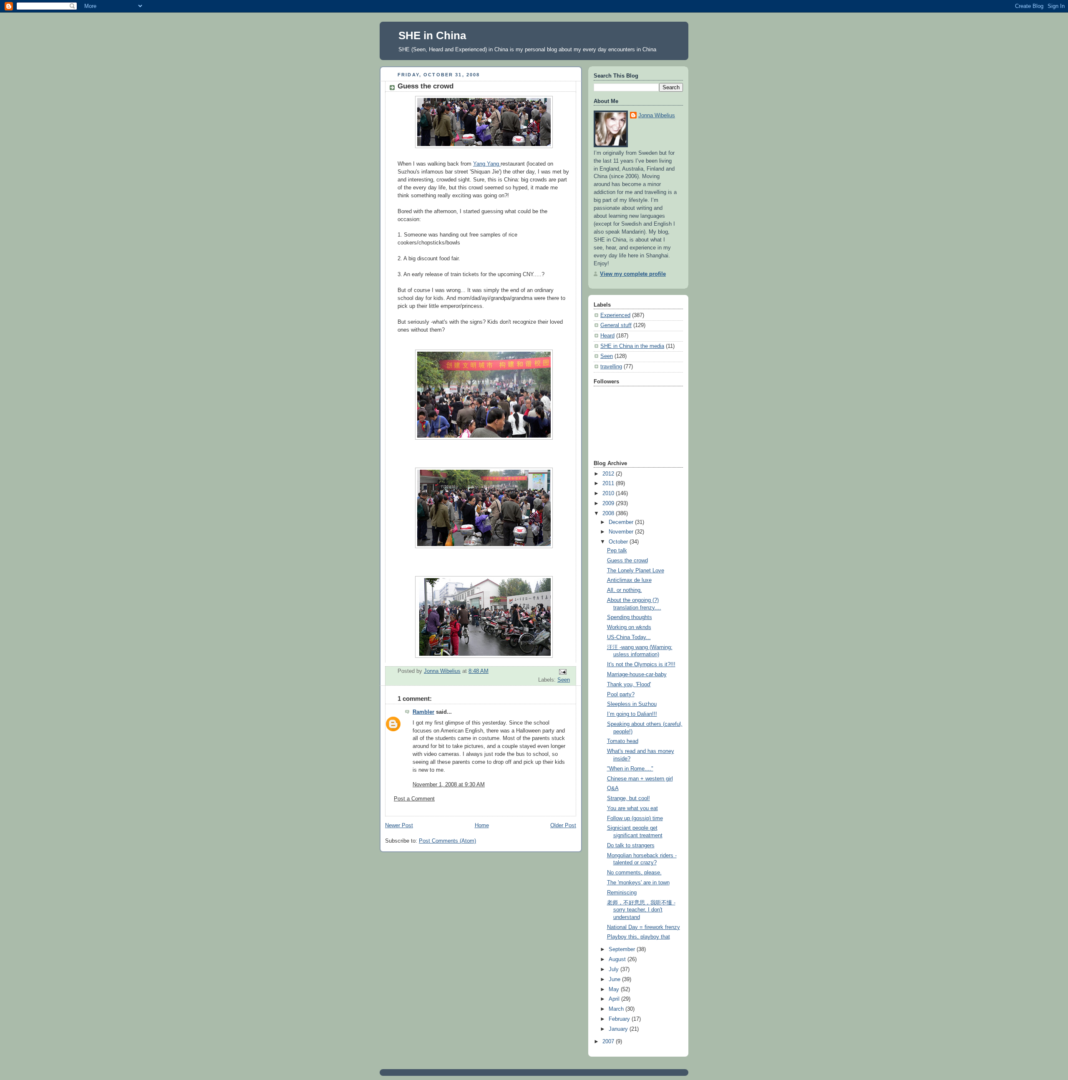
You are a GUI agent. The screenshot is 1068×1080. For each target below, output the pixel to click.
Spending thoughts (629, 617)
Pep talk (617, 551)
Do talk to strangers (631, 845)
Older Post (563, 825)
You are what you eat (632, 808)
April (615, 999)
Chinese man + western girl (640, 779)
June (615, 979)
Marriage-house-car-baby (637, 674)
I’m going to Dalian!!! (632, 714)
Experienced (615, 315)
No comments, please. (634, 873)
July (614, 969)
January (619, 1029)
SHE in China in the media (632, 346)
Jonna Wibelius (656, 115)
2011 (609, 483)
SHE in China (432, 35)
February (620, 1019)
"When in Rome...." (630, 769)
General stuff (616, 325)
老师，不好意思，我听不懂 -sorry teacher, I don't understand (641, 910)
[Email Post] (562, 672)
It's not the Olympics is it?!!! (641, 664)
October (619, 542)
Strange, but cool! (628, 798)
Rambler (423, 712)
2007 (609, 1042)
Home (482, 825)
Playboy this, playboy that (638, 937)
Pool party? (621, 694)
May (615, 989)
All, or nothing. (624, 590)
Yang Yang (487, 164)
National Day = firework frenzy (643, 927)
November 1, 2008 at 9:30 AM (449, 785)
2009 (609, 503)
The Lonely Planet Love (635, 571)
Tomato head (622, 741)
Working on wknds (629, 627)
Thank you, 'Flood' (629, 684)
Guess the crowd (627, 561)
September (623, 949)
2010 (609, 493)
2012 (609, 474)
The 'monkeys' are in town (638, 883)
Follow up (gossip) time (635, 818)
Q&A (613, 788)
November (622, 532)
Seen (563, 680)
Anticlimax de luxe (629, 580)
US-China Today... (629, 637)
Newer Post (399, 825)
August (618, 959)
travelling (611, 367)
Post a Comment (414, 799)
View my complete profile (633, 274)
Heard (607, 336)
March (617, 1009)
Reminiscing (622, 893)
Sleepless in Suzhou (632, 704)
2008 (609, 513)
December (622, 522)
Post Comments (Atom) (447, 841)
